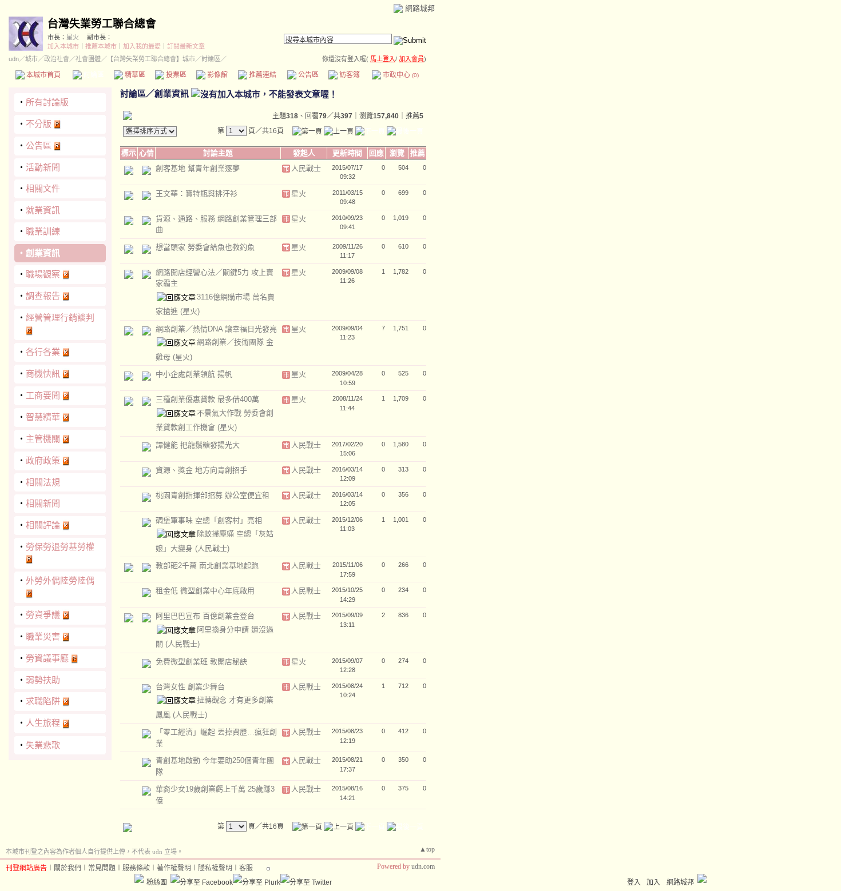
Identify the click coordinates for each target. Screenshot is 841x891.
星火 (72, 37)
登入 (634, 882)
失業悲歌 (43, 745)
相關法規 (43, 482)
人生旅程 (43, 723)
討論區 (93, 75)
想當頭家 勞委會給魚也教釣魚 (205, 247)
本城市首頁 (43, 75)
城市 (31, 58)
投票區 (175, 75)
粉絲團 (156, 882)
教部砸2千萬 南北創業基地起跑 (207, 565)
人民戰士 (306, 168)
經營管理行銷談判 (60, 317)
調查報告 (43, 296)
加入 (653, 882)
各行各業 (43, 352)
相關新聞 (43, 503)
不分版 (38, 124)
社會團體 (88, 58)
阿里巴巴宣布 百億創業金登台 (205, 616)
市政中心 (400, 75)
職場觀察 (43, 274)
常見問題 (102, 868)
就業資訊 (43, 210)
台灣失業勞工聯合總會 (101, 24)
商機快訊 (43, 373)
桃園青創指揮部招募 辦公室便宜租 (212, 495)
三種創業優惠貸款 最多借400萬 (207, 399)
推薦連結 (261, 75)
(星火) (190, 311)
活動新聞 (43, 167)
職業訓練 (43, 231)
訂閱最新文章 (186, 46)
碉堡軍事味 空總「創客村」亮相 (209, 520)
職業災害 (43, 636)
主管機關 (43, 438)
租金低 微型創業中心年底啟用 (205, 590)
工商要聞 (43, 395)
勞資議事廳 (47, 658)
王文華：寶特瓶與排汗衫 (196, 193)
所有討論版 (47, 102)
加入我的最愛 (142, 46)
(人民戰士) (212, 548)
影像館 (216, 75)
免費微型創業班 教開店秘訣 (201, 661)
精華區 (134, 75)
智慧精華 (43, 417)
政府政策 (43, 460)
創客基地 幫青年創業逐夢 (198, 168)
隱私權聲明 (215, 868)
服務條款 (136, 868)
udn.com (423, 866)
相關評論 (43, 525)
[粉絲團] (139, 878)
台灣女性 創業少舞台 (190, 686)
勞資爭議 (43, 615)
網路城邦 (420, 8)
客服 (246, 868)
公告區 (307, 75)
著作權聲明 (174, 868)
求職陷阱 (43, 701)
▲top (427, 849)
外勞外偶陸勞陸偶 (60, 580)
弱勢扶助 (43, 680)
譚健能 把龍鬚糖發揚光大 (198, 445)
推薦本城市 (101, 46)
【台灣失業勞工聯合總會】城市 (151, 58)
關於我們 (67, 868)
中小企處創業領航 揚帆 (194, 374)
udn (14, 58)
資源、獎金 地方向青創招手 (201, 470)
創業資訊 (43, 253)
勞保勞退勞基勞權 (60, 547)
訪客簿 (349, 75)
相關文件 (43, 188)
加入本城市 (63, 46)
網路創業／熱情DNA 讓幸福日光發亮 (216, 329)
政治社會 (56, 58)
